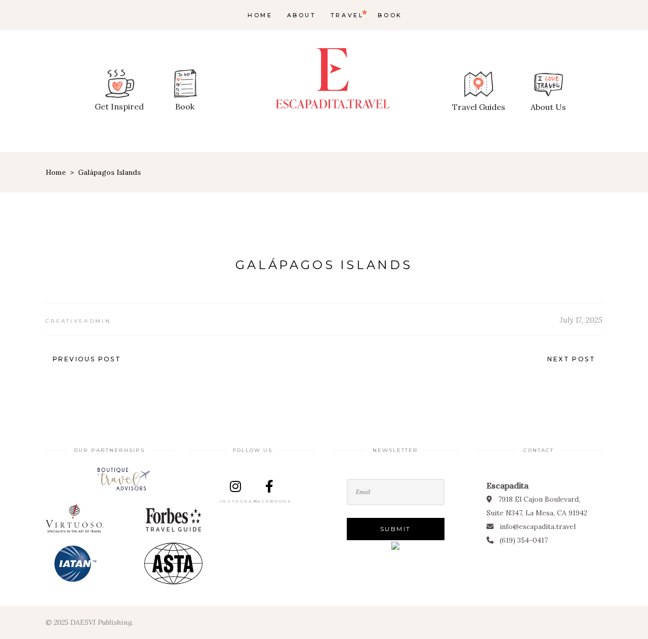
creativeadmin (78, 321)
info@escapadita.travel (538, 526)
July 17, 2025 (581, 320)
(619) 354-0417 (524, 540)
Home (56, 172)
